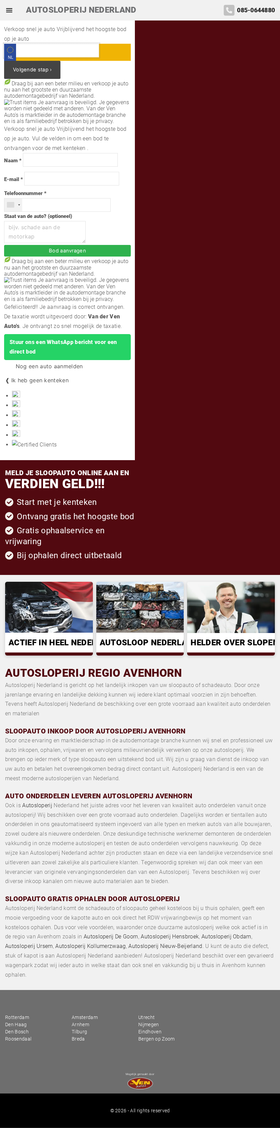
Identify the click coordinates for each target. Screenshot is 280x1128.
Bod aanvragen (67, 251)
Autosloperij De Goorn (111, 936)
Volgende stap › (32, 70)
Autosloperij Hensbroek (170, 936)
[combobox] (13, 204)
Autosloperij (37, 805)
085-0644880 (256, 10)
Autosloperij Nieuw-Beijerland (165, 946)
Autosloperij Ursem (29, 946)
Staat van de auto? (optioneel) (38, 216)
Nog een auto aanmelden (48, 366)
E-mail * (13, 179)
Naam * (13, 161)
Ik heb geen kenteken (40, 380)
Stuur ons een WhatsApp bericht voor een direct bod (63, 347)
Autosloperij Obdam (226, 936)
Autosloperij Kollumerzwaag (90, 946)
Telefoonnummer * (25, 193)
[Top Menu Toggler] (7, 10)
